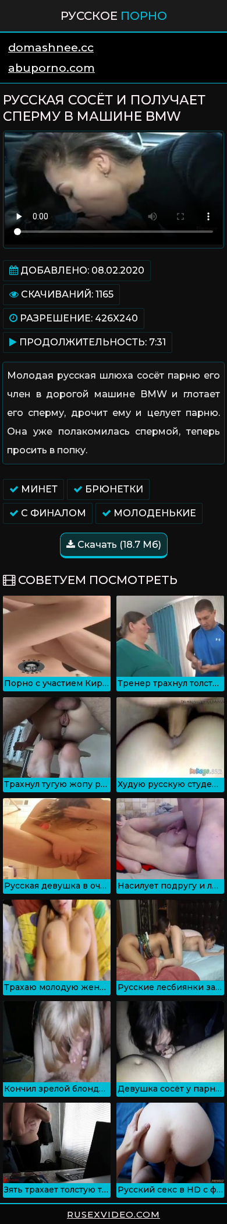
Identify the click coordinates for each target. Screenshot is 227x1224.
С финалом (52, 513)
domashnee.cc (51, 47)
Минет (38, 489)
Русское (114, 16)
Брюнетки (113, 489)
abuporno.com (51, 68)
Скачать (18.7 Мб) (118, 544)
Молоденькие (153, 513)
